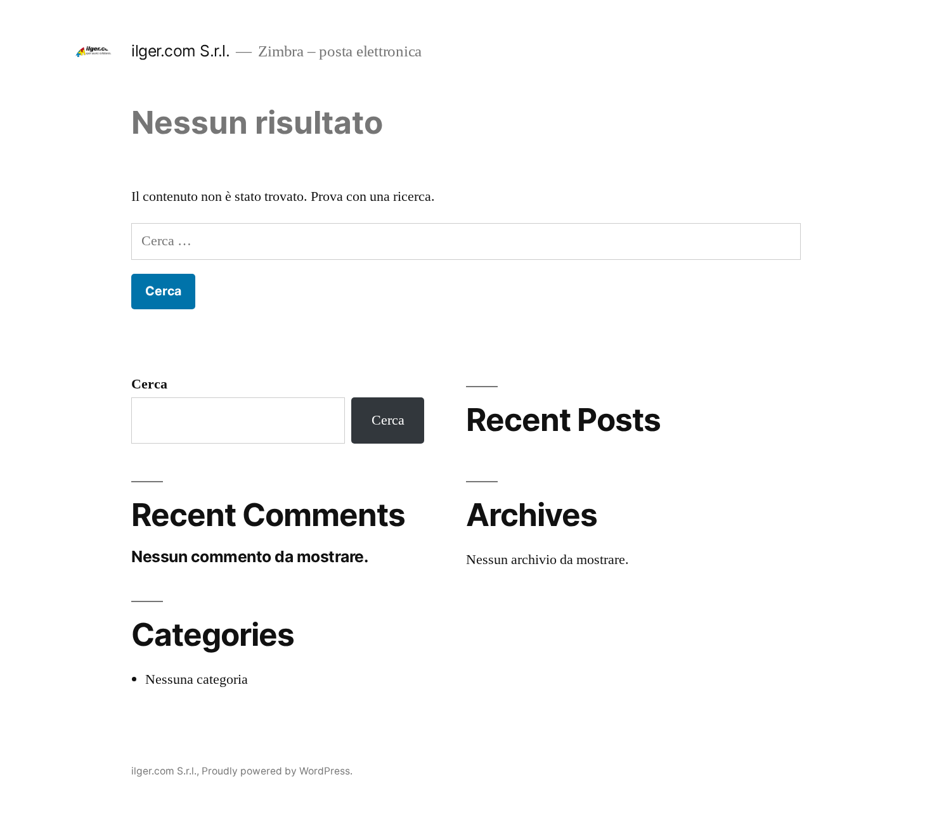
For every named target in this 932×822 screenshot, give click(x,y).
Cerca (149, 384)
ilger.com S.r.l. (180, 50)
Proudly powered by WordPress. (277, 771)
